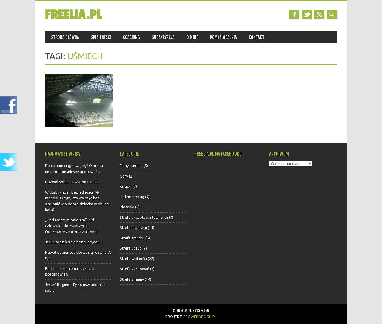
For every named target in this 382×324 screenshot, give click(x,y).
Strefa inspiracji (133, 227)
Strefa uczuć (130, 248)
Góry (124, 176)
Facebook (294, 14)
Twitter (307, 14)
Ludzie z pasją (132, 197)
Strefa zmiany (132, 279)
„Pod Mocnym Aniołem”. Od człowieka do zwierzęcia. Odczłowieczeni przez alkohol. (71, 226)
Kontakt (256, 37)
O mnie (192, 37)
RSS (319, 14)
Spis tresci (101, 37)
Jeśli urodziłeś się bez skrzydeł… (74, 242)
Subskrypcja (163, 37)
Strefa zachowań (134, 269)
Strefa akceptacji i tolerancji (144, 217)
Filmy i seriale (131, 165)
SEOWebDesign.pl (200, 316)
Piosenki (127, 207)
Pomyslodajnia (223, 37)
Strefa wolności (133, 258)
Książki (126, 186)
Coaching (131, 37)
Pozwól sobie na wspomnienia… (73, 182)
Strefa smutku (132, 238)
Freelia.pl (73, 14)
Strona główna (65, 37)
